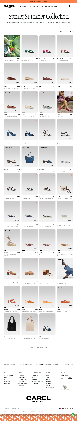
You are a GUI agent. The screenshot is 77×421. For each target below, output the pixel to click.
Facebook (48, 379)
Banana (8, 281)
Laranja (61, 142)
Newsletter (63, 372)
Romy (7, 196)
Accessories (7, 381)
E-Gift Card (7, 383)
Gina (60, 169)
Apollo (43, 142)
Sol (24, 224)
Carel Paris (7, 408)
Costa (7, 224)
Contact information (24, 411)
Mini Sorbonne (62, 196)
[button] (23, 6)
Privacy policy (6, 411)
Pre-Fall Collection (8, 375)
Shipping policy (15, 411)
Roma (25, 196)
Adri (26, 281)
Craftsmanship (21, 377)
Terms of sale (33, 411)
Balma (26, 309)
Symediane (18, 408)
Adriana (43, 337)
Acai (7, 58)
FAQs (33, 377)
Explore (20, 372)
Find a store (21, 385)
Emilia (42, 309)
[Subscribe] (71, 382)
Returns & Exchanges (37, 381)
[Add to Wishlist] (18, 37)
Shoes (5, 377)
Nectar (60, 281)
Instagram (48, 375)
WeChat (48, 385)
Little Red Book (50, 387)
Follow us (48, 372)
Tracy (42, 86)
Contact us (35, 375)
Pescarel (8, 169)
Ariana (7, 86)
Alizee (8, 142)
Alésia (25, 337)
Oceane (26, 142)
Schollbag (26, 169)
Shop (5, 372)
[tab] (5, 250)
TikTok (48, 377)
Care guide (35, 383)
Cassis (7, 114)
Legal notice (40, 411)
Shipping (34, 379)
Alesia (7, 337)
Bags (5, 379)
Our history (21, 375)
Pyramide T (27, 58)
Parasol (8, 252)
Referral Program (22, 383)
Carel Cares (21, 381)
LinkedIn (48, 383)
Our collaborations (22, 379)
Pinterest (48, 381)
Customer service (36, 372)
